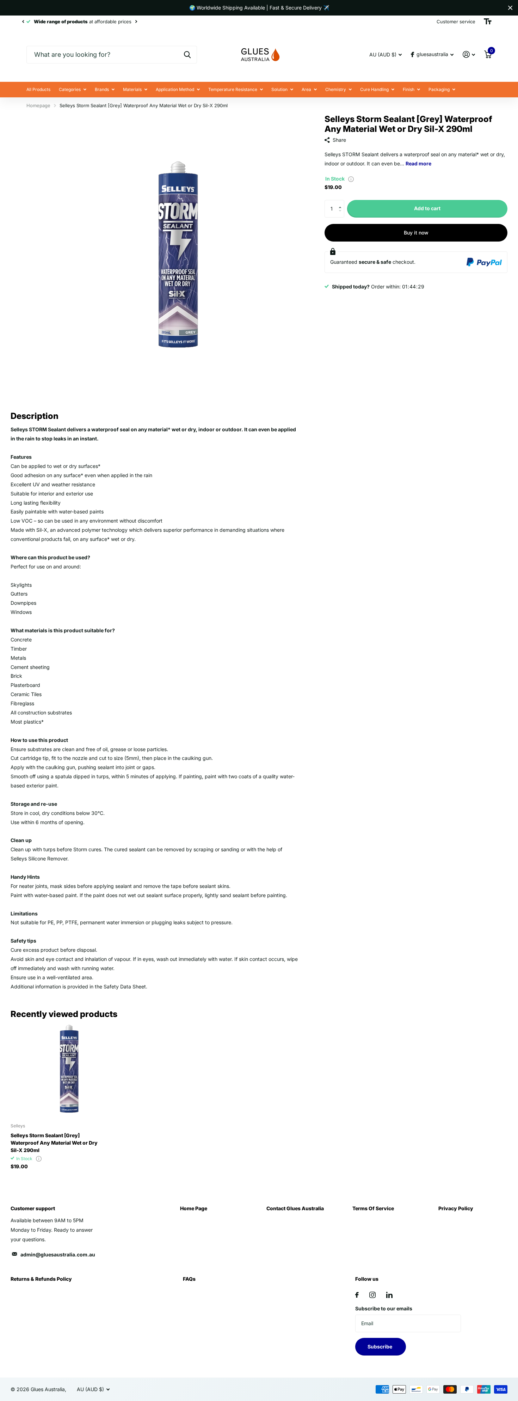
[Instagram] (372, 1295)
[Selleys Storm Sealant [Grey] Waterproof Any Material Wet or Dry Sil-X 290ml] (58, 1070)
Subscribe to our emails (383, 1308)
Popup (351, 179)
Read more (418, 163)
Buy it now (416, 233)
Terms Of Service (373, 1208)
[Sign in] (468, 54)
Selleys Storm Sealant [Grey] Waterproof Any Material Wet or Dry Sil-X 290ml (54, 1142)
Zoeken (187, 54)
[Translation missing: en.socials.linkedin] (389, 1295)
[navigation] (22, 21)
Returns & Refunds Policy (41, 1279)
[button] (341, 202)
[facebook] (357, 1295)
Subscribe (380, 1347)
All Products (38, 89)
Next (136, 21)
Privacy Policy (455, 1208)
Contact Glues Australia (295, 1208)
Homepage (38, 105)
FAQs (189, 1279)
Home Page (193, 1208)
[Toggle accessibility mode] (488, 21)
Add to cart (427, 208)
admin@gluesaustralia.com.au (57, 1254)
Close (510, 8)
